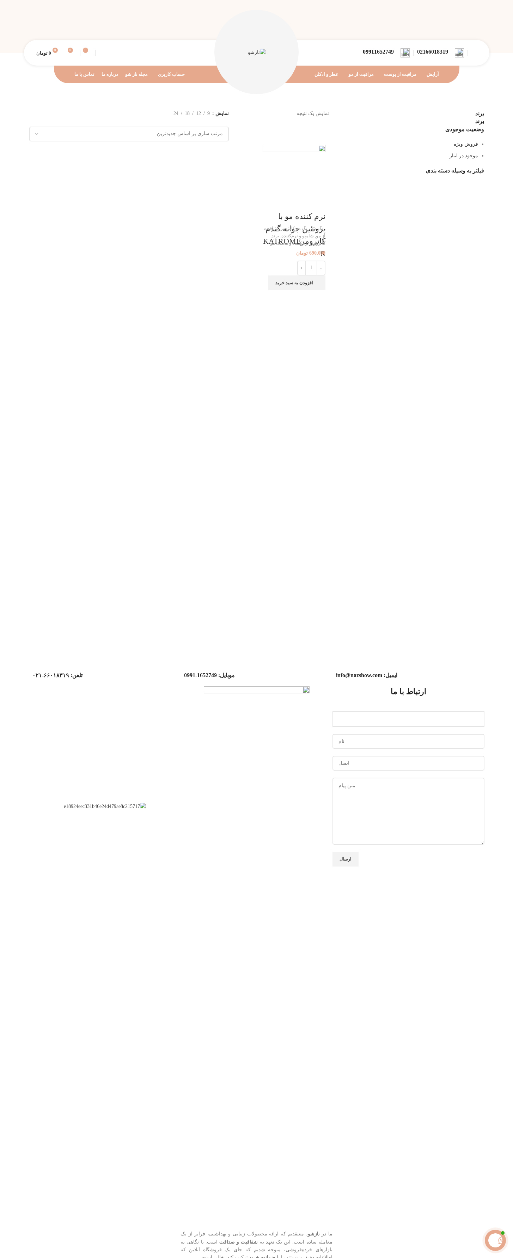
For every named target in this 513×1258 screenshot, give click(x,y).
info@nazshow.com (359, 675)
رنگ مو (318, 228)
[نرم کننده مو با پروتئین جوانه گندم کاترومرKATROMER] (294, 176)
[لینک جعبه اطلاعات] (440, 52)
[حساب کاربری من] (474, 53)
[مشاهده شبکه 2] (214, 121)
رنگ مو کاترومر (295, 228)
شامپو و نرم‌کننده (297, 235)
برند (275, 235)
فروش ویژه (466, 144)
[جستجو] (102, 53)
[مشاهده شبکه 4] (192, 121)
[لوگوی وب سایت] (256, 52)
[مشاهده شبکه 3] (203, 121)
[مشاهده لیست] (225, 121)
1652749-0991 (200, 675)
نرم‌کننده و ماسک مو (289, 243)
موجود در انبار (464, 155)
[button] (296, 282)
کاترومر (318, 243)
